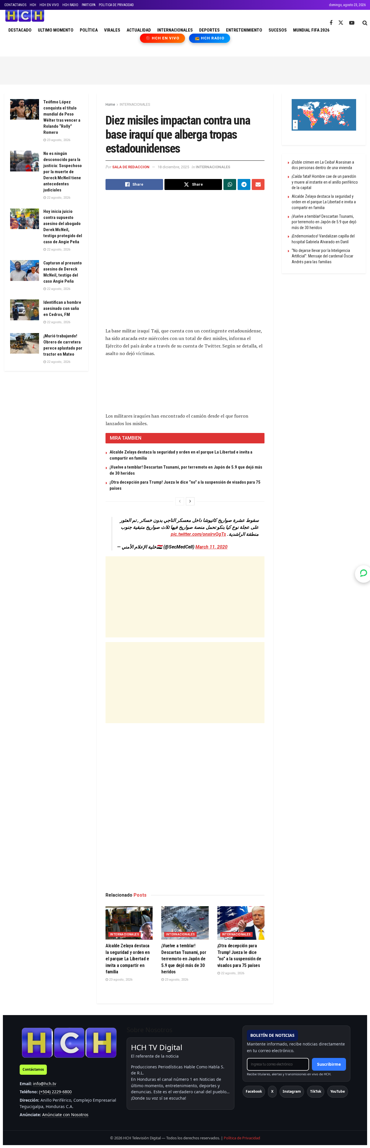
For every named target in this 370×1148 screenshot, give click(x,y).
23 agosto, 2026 (120, 979)
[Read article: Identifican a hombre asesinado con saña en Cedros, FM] (24, 309)
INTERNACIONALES (175, 30)
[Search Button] (364, 23)
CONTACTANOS (15, 5)
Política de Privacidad (242, 1137)
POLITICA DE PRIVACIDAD (116, 5)
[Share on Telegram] (244, 184)
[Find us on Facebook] (331, 23)
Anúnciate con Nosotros (65, 1114)
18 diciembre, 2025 (173, 167)
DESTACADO (20, 30)
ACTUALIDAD (139, 30)
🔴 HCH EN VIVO (163, 38)
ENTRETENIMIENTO (244, 30)
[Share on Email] (258, 184)
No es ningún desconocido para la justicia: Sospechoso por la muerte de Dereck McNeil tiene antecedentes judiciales (62, 172)
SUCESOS (278, 30)
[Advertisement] (185, 69)
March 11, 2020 (211, 547)
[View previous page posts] (179, 501)
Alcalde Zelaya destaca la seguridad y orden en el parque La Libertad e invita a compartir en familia (128, 959)
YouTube (337, 1091)
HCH (33, 5)
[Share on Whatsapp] (229, 184)
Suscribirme (329, 1064)
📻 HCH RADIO (209, 38)
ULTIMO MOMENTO (55, 30)
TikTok (315, 1091)
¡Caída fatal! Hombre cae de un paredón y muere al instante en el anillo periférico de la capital (325, 182)
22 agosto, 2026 (232, 973)
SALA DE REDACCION (130, 167)
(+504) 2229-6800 (55, 1091)
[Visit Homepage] (24, 15)
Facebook (254, 1091)
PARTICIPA (88, 5)
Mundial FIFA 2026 (311, 30)
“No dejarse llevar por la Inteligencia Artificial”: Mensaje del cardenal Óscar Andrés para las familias (322, 256)
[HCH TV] (69, 1042)
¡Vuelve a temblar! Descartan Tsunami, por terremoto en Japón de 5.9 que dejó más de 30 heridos (183, 959)
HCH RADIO (70, 5)
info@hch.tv (44, 1083)
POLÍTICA (89, 30)
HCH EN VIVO (49, 5)
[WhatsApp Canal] (363, 574)
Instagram (292, 1091)
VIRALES (112, 30)
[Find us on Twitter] (340, 22)
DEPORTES (209, 30)
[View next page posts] (190, 501)
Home (110, 105)
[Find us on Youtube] (351, 23)
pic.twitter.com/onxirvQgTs (198, 534)
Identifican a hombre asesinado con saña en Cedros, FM (62, 308)
